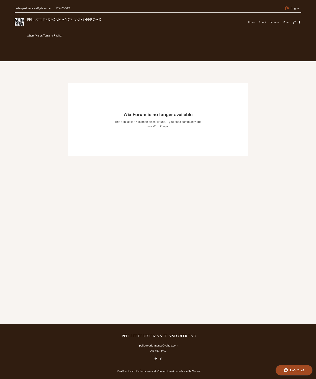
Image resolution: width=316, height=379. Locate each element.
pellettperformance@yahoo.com (33, 8)
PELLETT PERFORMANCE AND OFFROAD (64, 19)
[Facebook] (299, 22)
